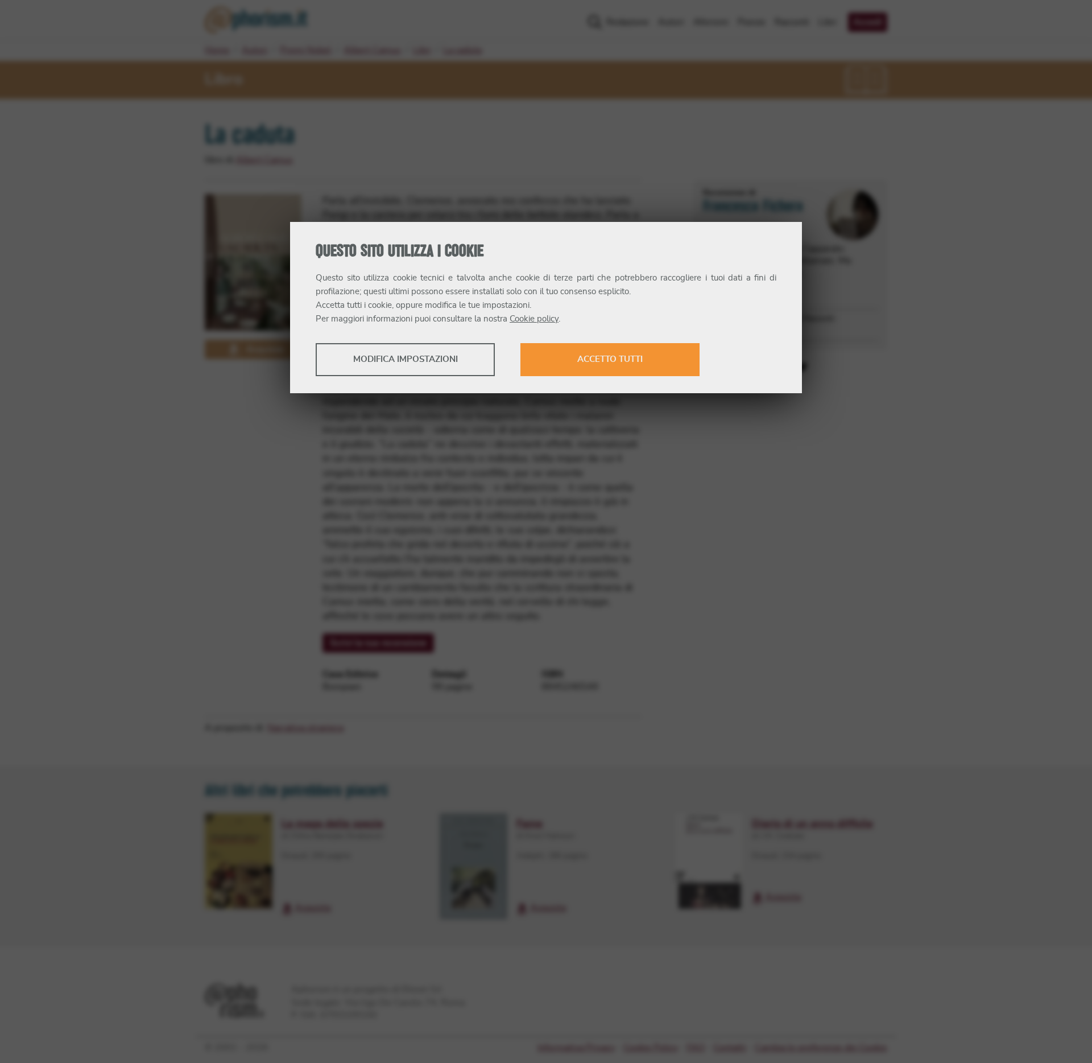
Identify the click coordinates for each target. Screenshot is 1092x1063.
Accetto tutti (610, 359)
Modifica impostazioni (405, 359)
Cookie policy (534, 319)
